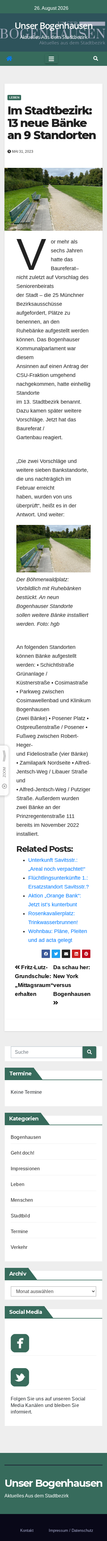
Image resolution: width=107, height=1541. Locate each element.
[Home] (9, 58)
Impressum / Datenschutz (71, 1530)
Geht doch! (22, 1152)
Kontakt (27, 1530)
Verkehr (19, 1247)
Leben (14, 97)
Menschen (22, 1200)
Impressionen (25, 1168)
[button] (96, 58)
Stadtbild (20, 1215)
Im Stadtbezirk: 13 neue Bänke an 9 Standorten (51, 123)
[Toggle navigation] (51, 58)
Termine (19, 1231)
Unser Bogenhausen (53, 25)
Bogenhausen (26, 1137)
